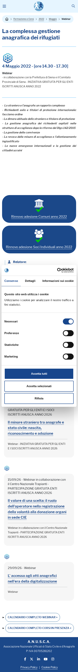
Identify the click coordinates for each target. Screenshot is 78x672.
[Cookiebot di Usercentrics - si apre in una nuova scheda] (57, 270)
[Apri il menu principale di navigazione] (4, 6)
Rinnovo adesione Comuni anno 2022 (39, 216)
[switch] (68, 333)
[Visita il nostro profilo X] (31, 659)
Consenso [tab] (11, 280)
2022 (41, 19)
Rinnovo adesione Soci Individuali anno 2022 (39, 247)
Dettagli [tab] (30, 280)
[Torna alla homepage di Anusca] (38, 6)
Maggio (53, 19)
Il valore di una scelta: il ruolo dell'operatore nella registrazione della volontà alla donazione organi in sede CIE (37, 509)
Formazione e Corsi (23, 19)
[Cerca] (73, 6)
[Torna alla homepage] (7, 19)
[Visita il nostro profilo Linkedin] (38, 659)
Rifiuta (39, 398)
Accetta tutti (39, 373)
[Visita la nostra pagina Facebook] (25, 659)
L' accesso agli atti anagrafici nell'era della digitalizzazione (32, 578)
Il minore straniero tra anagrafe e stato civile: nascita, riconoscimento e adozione (36, 428)
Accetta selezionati (39, 386)
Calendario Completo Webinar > (33, 617)
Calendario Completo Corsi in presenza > (39, 628)
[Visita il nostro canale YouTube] (46, 659)
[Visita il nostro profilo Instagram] (52, 659)
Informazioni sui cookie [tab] (58, 280)
